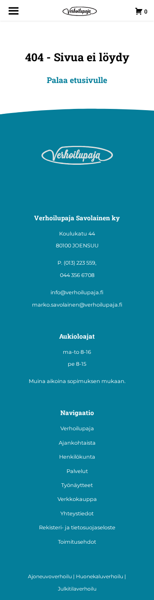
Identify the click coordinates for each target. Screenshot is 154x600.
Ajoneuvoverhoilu (50, 576)
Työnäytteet (77, 485)
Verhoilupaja (77, 428)
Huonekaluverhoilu (99, 576)
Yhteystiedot (77, 513)
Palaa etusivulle (77, 80)
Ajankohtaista (77, 443)
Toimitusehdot (77, 542)
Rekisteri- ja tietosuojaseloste (77, 527)
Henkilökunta (77, 457)
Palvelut (77, 471)
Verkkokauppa (77, 499)
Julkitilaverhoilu (77, 589)
